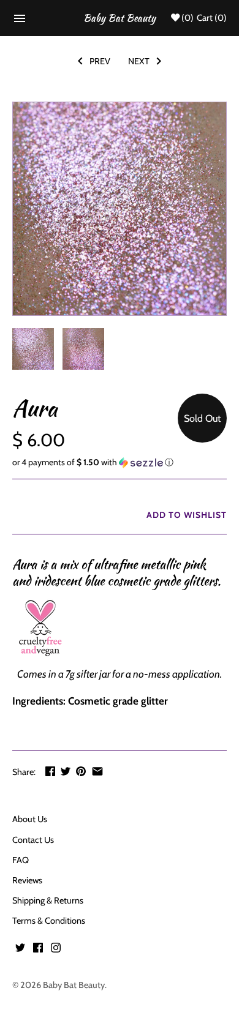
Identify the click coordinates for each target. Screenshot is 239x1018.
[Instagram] (56, 950)
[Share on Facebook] (50, 771)
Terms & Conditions (48, 920)
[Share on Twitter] (65, 771)
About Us (29, 819)
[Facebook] (38, 950)
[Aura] (119, 208)
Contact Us (33, 839)
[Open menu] (19, 21)
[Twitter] (20, 950)
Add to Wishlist (185, 514)
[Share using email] (97, 771)
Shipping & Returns (47, 900)
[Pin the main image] (81, 771)
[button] (119, 462)
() (187, 18)
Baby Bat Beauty (74, 984)
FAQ (20, 860)
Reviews (27, 880)
